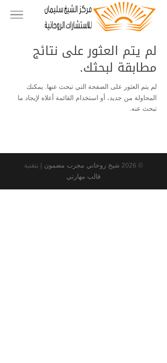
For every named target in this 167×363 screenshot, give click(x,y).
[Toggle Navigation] (16, 16)
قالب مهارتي (83, 176)
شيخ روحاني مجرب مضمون (82, 165)
